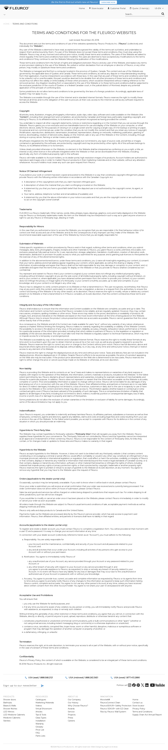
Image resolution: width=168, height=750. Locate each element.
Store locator (97, 8)
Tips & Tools (41, 715)
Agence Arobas (110, 747)
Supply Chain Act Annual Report (147, 715)
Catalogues (41, 699)
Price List (40, 730)
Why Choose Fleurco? (78, 705)
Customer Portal (117, 8)
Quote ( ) (140, 8)
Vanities (6, 721)
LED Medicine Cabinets (14, 715)
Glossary (39, 727)
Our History (73, 702)
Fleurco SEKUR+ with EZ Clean (114, 708)
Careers (71, 721)
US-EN (158, 8)
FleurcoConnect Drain (110, 702)
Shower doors (9, 699)
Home (82, 8)
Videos (39, 705)
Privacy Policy (138, 708)
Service (71, 712)
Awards (71, 708)
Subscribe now (108, 2)
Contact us (137, 702)
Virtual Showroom (44, 708)
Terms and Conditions (142, 712)
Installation (41, 721)
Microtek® (105, 699)
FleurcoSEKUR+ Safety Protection (116, 705)
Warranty (40, 724)
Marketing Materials (45, 702)
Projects (71, 715)
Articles (39, 712)
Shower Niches (10, 708)
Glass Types (41, 718)
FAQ (38, 733)
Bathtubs (7, 702)
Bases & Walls (9, 705)
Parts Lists (40, 736)
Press (70, 718)
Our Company (74, 699)
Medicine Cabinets (11, 718)
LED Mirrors (8, 712)
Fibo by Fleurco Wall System (113, 712)
